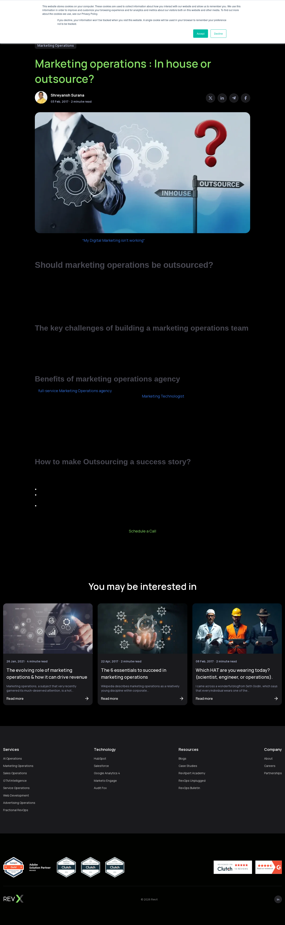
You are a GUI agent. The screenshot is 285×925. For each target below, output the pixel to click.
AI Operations (12, 758)
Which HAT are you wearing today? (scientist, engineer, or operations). (234, 673)
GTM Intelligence (15, 781)
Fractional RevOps (15, 810)
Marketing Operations (55, 45)
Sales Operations (15, 773)
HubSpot (100, 758)
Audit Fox (100, 788)
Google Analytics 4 (107, 773)
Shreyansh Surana (67, 95)
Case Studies (188, 766)
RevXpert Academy (192, 773)
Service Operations (16, 788)
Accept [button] (200, 33)
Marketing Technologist (163, 396)
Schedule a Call (142, 531)
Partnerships (273, 773)
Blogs (182, 758)
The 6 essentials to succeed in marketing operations (133, 673)
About (268, 758)
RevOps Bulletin (189, 788)
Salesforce (101, 766)
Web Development (16, 795)
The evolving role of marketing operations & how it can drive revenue (46, 673)
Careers (269, 766)
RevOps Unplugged (192, 781)
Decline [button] (218, 33)
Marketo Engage (105, 781)
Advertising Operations (19, 803)
